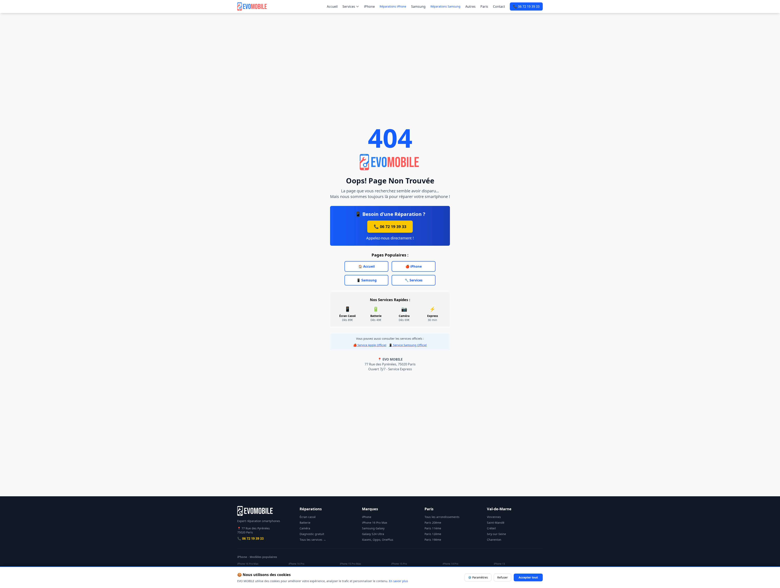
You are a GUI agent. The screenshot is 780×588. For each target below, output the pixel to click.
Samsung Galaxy (373, 528)
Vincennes (494, 517)
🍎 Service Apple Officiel (369, 345)
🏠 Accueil (366, 266)
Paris (484, 6)
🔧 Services (413, 280)
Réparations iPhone (393, 6)
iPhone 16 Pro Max (374, 522)
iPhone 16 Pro (296, 563)
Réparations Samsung (445, 6)
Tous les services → (313, 540)
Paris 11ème (433, 528)
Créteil (491, 528)
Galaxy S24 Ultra (373, 534)
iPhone (369, 6)
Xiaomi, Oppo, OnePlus (377, 540)
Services (348, 6)
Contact (499, 6)
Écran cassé (308, 517)
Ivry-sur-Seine (496, 534)
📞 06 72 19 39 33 (526, 6)
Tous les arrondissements (442, 517)
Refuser (502, 577)
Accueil (332, 6)
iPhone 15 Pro (399, 563)
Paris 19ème (433, 540)
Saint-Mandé (495, 522)
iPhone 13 (499, 563)
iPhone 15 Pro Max (350, 563)
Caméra (305, 528)
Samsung (418, 6)
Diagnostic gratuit (312, 534)
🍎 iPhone (413, 266)
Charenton (494, 540)
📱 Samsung (366, 280)
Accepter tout (528, 577)
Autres (470, 6)
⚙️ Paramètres (478, 577)
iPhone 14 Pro (450, 563)
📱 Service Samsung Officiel (408, 345)
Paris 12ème (433, 534)
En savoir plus (398, 581)
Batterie (305, 522)
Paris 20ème (433, 522)
